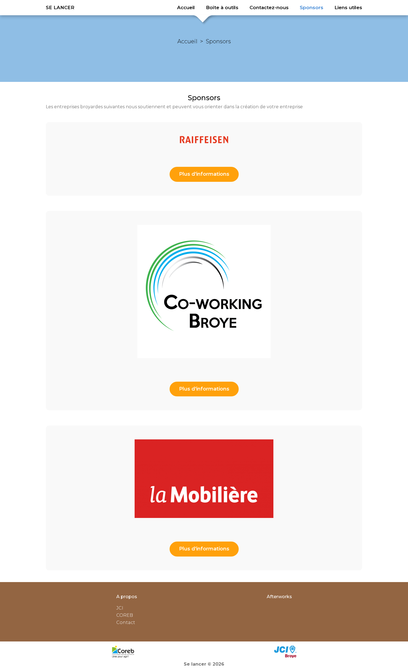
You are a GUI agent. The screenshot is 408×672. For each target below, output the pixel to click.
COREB (124, 615)
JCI (119, 608)
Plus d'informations (204, 174)
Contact (125, 622)
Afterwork (278, 596)
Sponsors (218, 41)
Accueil (187, 41)
